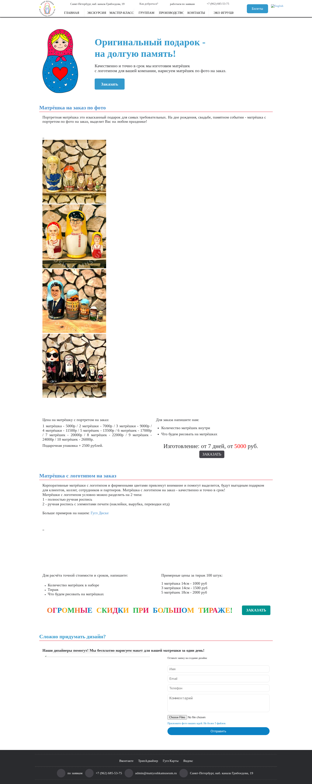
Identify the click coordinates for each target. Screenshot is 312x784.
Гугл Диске (100, 513)
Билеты (257, 9)
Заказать (109, 84)
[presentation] (42, 138)
